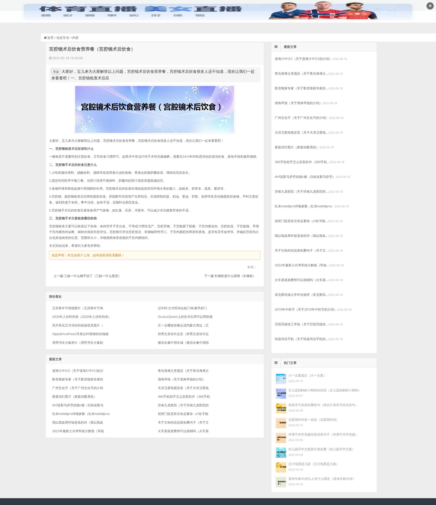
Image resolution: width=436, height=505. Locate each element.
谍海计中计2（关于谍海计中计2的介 (78, 370)
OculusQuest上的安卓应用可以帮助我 (185, 316)
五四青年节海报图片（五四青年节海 (77, 308)
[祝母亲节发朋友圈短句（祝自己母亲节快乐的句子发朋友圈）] (280, 408)
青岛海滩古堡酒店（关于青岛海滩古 (183, 370)
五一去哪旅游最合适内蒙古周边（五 (183, 325)
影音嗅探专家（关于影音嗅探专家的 (77, 379)
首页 (50, 37)
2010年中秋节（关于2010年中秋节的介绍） (306, 309)
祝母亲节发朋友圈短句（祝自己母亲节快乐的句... (323, 405)
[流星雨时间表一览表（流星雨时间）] (280, 422)
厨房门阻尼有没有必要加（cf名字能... (301, 221)
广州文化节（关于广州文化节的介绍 (77, 388)
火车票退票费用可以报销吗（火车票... (301, 280)
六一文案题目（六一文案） (307, 375)
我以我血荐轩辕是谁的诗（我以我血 (77, 422)
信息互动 (62, 37)
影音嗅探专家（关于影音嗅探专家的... (301, 88)
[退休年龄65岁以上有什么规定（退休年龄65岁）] (280, 481)
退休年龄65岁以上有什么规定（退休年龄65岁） (322, 478)
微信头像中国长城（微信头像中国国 (183, 342)
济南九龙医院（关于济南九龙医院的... (301, 191)
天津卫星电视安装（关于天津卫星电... (301, 132)
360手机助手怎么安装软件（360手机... (302, 162)
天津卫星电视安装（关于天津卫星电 (183, 388)
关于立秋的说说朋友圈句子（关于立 (183, 422)
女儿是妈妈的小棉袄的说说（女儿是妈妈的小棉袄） (325, 390)
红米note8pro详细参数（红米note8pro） (82, 414)
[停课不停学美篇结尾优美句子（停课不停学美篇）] (280, 437)
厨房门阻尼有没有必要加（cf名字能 (183, 414)
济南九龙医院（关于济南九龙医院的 (183, 405)
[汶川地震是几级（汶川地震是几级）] (280, 467)
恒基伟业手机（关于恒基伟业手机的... (301, 339)
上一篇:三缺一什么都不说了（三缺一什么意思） (87, 276)
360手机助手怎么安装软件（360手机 (184, 396)
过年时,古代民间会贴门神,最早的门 (182, 308)
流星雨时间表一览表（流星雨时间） (313, 419)
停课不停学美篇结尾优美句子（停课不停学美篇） (323, 434)
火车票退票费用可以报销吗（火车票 (183, 431)
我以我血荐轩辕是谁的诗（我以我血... (301, 235)
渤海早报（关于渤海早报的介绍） (182, 379)
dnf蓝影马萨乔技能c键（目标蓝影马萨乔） (305, 176)
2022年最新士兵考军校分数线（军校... (302, 265)
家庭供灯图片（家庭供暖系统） (74, 396)
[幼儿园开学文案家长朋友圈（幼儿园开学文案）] (280, 452)
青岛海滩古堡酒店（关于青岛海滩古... (301, 73)
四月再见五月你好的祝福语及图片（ (77, 325)
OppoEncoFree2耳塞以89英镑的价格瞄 (80, 334)
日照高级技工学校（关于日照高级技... (301, 324)
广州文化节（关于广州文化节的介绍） (302, 117)
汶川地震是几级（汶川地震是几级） (313, 464)
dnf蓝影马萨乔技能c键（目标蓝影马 (78, 405)
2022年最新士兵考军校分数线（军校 (78, 431)
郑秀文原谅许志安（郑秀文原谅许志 (183, 334)
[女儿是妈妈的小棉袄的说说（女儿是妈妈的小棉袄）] (280, 393)
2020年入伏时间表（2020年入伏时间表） (81, 316)
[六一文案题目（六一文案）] (280, 378)
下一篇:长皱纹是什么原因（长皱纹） (230, 276)
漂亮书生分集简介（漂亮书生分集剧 (77, 342)
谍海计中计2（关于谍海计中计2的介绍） (303, 58)
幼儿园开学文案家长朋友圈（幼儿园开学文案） (321, 449)
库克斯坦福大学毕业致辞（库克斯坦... (301, 294)
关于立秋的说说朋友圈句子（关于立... (301, 250)
